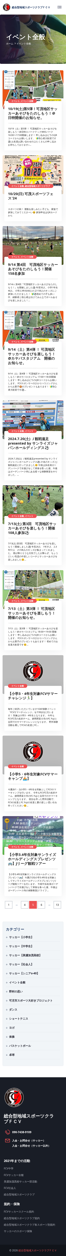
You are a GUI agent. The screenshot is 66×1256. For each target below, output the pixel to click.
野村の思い (16, 991)
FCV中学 (8, 1168)
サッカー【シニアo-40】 (24, 973)
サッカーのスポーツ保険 (18, 1231)
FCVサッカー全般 (14, 1175)
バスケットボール (20, 1046)
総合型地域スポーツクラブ (19, 1194)
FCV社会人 (10, 1188)
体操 (12, 1036)
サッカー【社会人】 (21, 964)
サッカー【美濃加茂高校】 (25, 955)
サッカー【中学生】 (21, 946)
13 (57, 905)
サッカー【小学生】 (21, 937)
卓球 (12, 1055)
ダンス (13, 1009)
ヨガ (12, 1027)
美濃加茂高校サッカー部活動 (20, 1181)
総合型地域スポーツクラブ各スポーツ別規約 (29, 1224)
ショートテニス (18, 1018)
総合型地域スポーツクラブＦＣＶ (37, 1250)
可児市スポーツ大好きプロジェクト (31, 1000)
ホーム (9, 43)
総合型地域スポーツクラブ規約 (22, 1218)
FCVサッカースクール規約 (19, 1211)
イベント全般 (17, 982)
